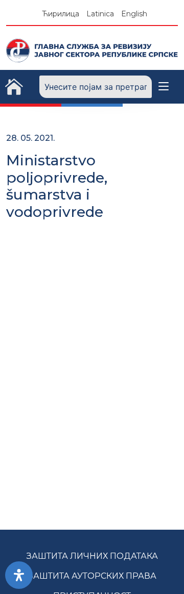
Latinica (100, 13)
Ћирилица (60, 13)
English (134, 13)
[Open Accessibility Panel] (19, 575)
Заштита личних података (92, 556)
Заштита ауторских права (92, 576)
